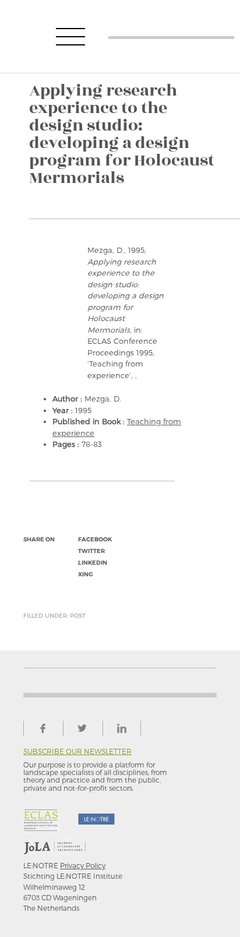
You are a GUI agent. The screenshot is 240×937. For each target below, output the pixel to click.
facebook (95, 539)
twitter (91, 551)
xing (85, 574)
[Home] (171, 36)
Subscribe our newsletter (77, 751)
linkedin (92, 562)
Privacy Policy (82, 865)
